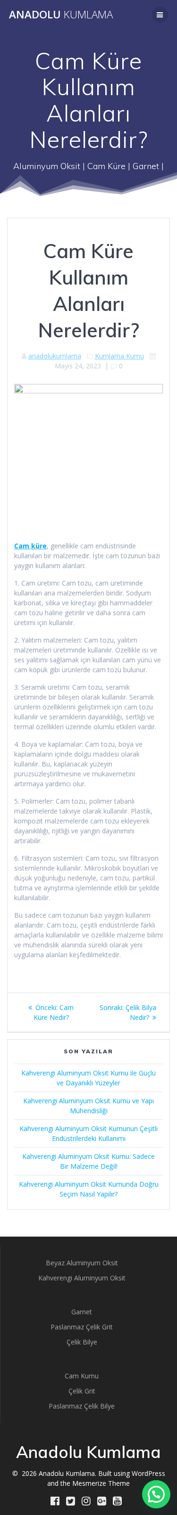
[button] (156, 1494)
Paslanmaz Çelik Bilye (82, 1405)
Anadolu (61, 14)
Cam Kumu (82, 1375)
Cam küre (30, 545)
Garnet (81, 1311)
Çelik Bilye (82, 1341)
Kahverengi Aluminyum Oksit (82, 1277)
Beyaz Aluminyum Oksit (82, 1262)
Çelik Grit (81, 1390)
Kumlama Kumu (119, 355)
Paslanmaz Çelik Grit (82, 1326)
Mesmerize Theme (101, 1483)
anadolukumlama (54, 355)
